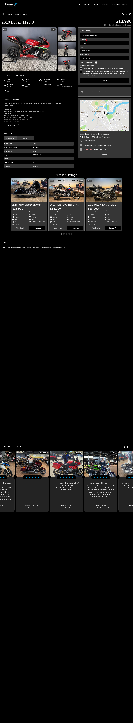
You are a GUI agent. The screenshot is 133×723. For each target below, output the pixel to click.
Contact (125, 5)
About (80, 5)
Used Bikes (105, 5)
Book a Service (115, 5)
